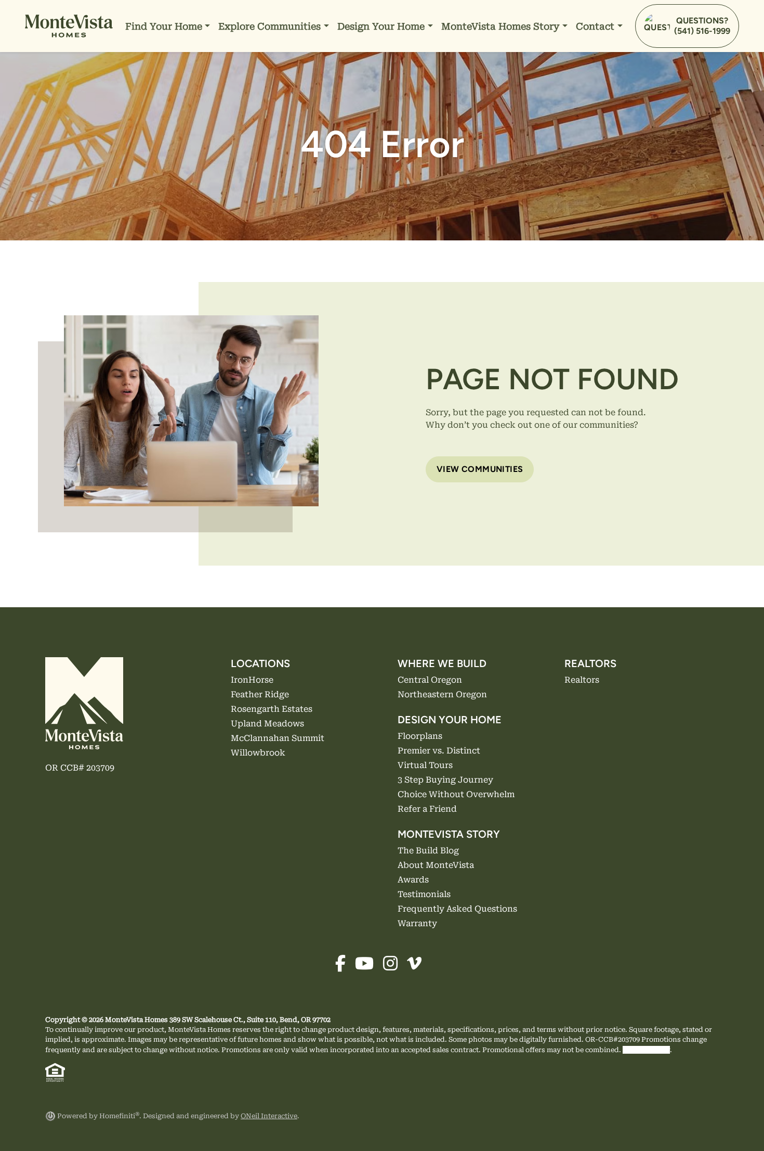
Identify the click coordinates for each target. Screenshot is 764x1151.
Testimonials (472, 109)
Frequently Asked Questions (505, 130)
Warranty (600, 89)
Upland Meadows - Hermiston (290, 193)
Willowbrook (258, 753)
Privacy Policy (646, 1050)
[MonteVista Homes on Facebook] (344, 966)
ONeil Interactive (269, 1116)
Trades (595, 109)
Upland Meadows (267, 723)
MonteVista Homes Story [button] (501, 26)
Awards (461, 89)
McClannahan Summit (277, 738)
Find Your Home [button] (165, 26)
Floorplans (364, 47)
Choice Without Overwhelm (400, 130)
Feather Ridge (260, 694)
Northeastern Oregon (174, 68)
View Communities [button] (480, 469)
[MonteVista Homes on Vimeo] (417, 966)
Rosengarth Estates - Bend (282, 109)
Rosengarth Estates (271, 709)
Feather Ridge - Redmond (280, 68)
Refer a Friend (371, 151)
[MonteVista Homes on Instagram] (394, 966)
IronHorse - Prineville (272, 89)
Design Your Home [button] (382, 26)
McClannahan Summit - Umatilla (295, 172)
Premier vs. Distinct (383, 68)
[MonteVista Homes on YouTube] (368, 966)
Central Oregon (162, 47)
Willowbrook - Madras (274, 130)
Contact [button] (596, 26)
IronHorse (252, 680)
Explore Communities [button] (270, 26)
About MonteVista (484, 68)
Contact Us (604, 47)
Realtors (598, 68)
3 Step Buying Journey (390, 109)
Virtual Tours (369, 89)
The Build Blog (476, 47)
